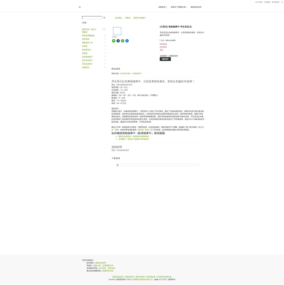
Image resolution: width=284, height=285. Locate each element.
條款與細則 (140, 276)
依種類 (84, 53)
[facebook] (118, 40)
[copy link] (127, 40)
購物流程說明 (196, 7)
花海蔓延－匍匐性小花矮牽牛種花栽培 (133, 139)
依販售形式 (86, 49)
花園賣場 (162, 7)
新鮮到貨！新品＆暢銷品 (89, 30)
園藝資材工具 (87, 42)
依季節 (84, 46)
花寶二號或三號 (146, 130)
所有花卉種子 (87, 60)
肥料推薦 (85, 39)
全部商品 (118, 18)
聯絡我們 (165, 59)
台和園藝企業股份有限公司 (142, 279)
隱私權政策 (151, 276)
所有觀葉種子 (87, 57)
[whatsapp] (122, 40)
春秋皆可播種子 (139, 18)
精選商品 (85, 67)
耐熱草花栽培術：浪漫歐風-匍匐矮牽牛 (133, 136)
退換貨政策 (129, 276)
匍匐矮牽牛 (137, 73)
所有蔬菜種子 (87, 64)
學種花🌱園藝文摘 (178, 7)
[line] (113, 40)
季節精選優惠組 (88, 35)
